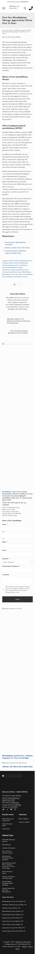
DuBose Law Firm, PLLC (23, 942)
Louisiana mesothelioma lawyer (11, 272)
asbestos (18, 132)
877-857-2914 (9, 502)
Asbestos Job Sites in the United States (17, 767)
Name (5, 524)
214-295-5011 (14, 511)
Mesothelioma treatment (15, 267)
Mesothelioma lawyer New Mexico (12, 274)
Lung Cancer (16, 492)
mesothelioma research (20, 276)
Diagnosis (6, 558)
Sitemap (24, 946)
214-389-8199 (16, 513)
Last (3, 538)
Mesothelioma (26, 272)
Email (4, 550)
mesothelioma (16, 42)
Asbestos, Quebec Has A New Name (17, 248)
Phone (5, 542)
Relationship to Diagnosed (11, 566)
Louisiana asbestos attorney (10, 263)
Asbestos (11, 260)
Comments (5, 574)
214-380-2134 (14, 802)
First (3, 531)
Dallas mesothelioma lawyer (23, 260)
